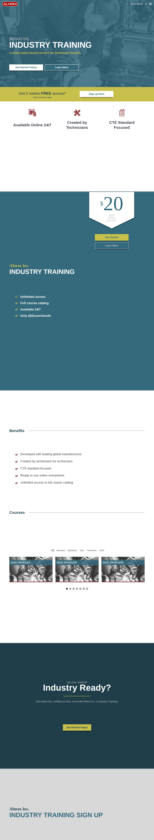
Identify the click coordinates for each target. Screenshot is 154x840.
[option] (32, 120)
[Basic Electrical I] (31, 569)
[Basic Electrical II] (77, 569)
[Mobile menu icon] (150, 4)
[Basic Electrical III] (123, 569)
